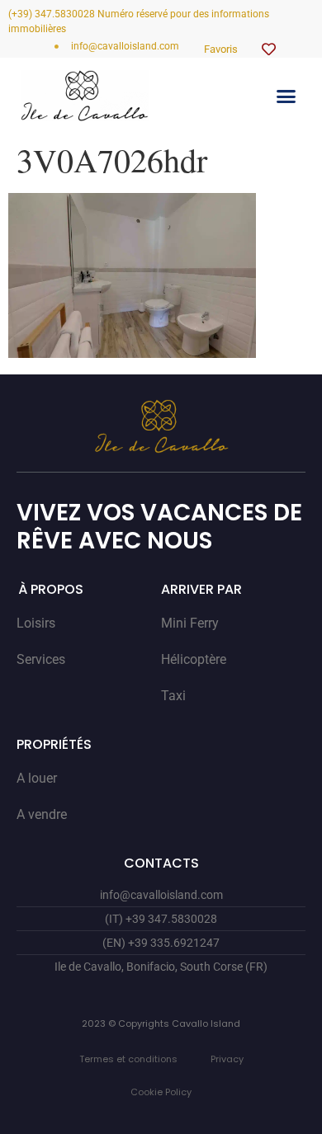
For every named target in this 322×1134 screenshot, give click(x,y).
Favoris (221, 49)
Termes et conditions (128, 1059)
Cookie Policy (161, 1092)
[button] (286, 95)
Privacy (227, 1059)
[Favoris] (269, 49)
